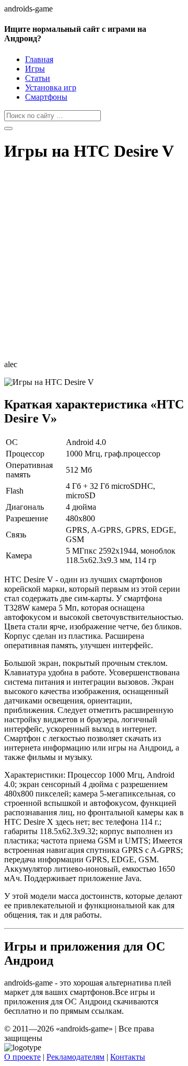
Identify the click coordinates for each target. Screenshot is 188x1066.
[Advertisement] (94, 266)
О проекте (22, 1056)
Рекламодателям (75, 1056)
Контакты (127, 1056)
